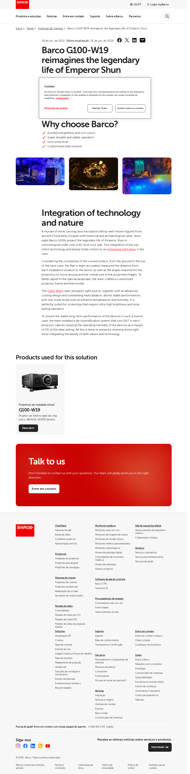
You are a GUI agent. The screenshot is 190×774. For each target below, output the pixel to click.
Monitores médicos (105, 525)
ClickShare (60, 525)
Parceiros (135, 16)
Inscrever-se (159, 747)
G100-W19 (54, 291)
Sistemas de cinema (65, 578)
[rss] (40, 746)
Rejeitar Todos (100, 108)
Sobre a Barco (114, 16)
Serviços (139, 548)
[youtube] (47, 746)
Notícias (52, 16)
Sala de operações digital (148, 525)
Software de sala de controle (110, 579)
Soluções (60, 631)
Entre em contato (73, 16)
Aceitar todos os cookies (130, 108)
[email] (142, 40)
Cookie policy (62, 98)
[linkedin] (134, 40)
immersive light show (121, 249)
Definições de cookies (56, 108)
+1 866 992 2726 (100, 726)
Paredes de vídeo (64, 606)
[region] (95, 98)
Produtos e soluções (28, 16)
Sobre (138, 655)
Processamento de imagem (109, 598)
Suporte (95, 16)
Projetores (60, 554)
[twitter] (127, 40)
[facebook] (119, 40)
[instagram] (18, 746)
